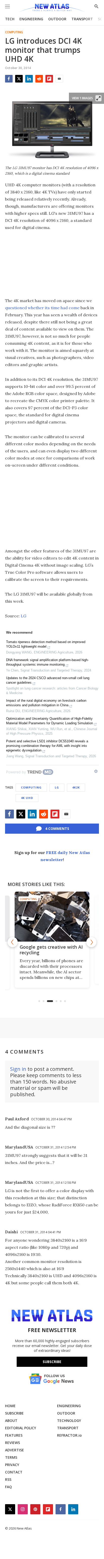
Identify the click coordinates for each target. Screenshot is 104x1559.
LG (23, 615)
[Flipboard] (49, 79)
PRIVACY (12, 1464)
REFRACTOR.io (69, 1435)
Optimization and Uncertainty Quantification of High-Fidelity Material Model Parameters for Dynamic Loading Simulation (49, 721)
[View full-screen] (98, 98)
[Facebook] (9, 79)
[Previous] (13, 942)
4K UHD (27, 798)
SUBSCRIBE (14, 1413)
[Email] (59, 79)
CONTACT (13, 1472)
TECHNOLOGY (69, 1420)
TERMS (11, 1457)
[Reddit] (39, 79)
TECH (9, 19)
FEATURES (13, 1435)
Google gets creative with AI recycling (51, 950)
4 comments (57, 828)
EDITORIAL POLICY (20, 1427)
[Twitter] (19, 79)
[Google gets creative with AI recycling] (52, 917)
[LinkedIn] (29, 79)
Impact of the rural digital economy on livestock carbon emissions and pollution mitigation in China (46, 703)
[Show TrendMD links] (96, 771)
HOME (10, 1405)
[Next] (91, 942)
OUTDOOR (57, 19)
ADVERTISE (14, 1450)
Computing (14, 32)
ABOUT (11, 1420)
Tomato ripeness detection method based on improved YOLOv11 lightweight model (45, 644)
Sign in (18, 1068)
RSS (8, 1479)
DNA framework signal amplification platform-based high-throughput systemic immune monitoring (47, 662)
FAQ (8, 1486)
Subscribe (52, 1361)
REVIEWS (12, 1442)
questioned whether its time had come (42, 307)
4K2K (76, 787)
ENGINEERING (31, 19)
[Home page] (52, 8)
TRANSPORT (82, 19)
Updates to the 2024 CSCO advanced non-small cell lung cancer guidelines (47, 680)
